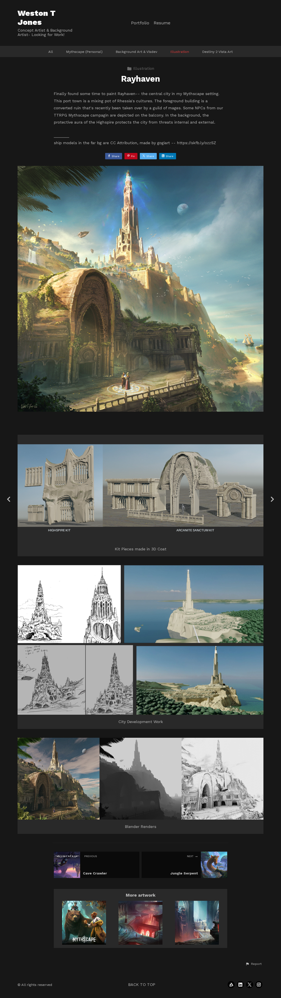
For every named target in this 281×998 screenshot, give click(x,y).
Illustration (179, 52)
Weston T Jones (37, 18)
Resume (162, 22)
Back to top (141, 984)
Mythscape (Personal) (84, 52)
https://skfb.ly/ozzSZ (196, 142)
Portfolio (140, 22)
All (50, 52)
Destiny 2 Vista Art (217, 52)
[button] (253, 964)
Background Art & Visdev (136, 52)
